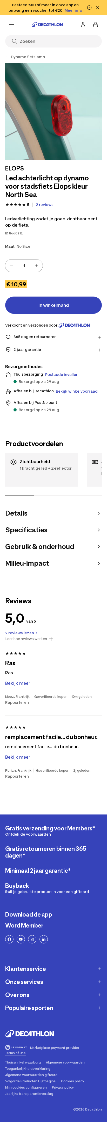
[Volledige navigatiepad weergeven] (7, 57)
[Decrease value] (11, 265)
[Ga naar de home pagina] (47, 24)
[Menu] (11, 24)
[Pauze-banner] (89, 7)
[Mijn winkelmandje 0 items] (95, 24)
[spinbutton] (24, 266)
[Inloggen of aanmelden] (83, 24)
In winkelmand (53, 305)
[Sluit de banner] (97, 7)
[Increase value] (36, 265)
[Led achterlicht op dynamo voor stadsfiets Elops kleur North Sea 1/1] (53, 111)
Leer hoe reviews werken (26, 639)
